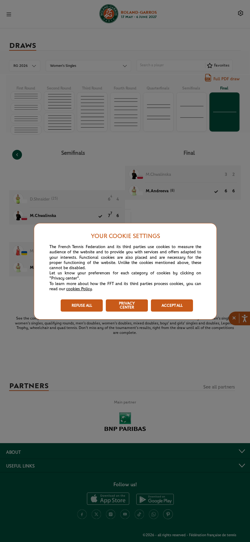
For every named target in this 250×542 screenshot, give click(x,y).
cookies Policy (79, 289)
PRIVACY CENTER (127, 305)
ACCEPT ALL (172, 306)
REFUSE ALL (82, 306)
